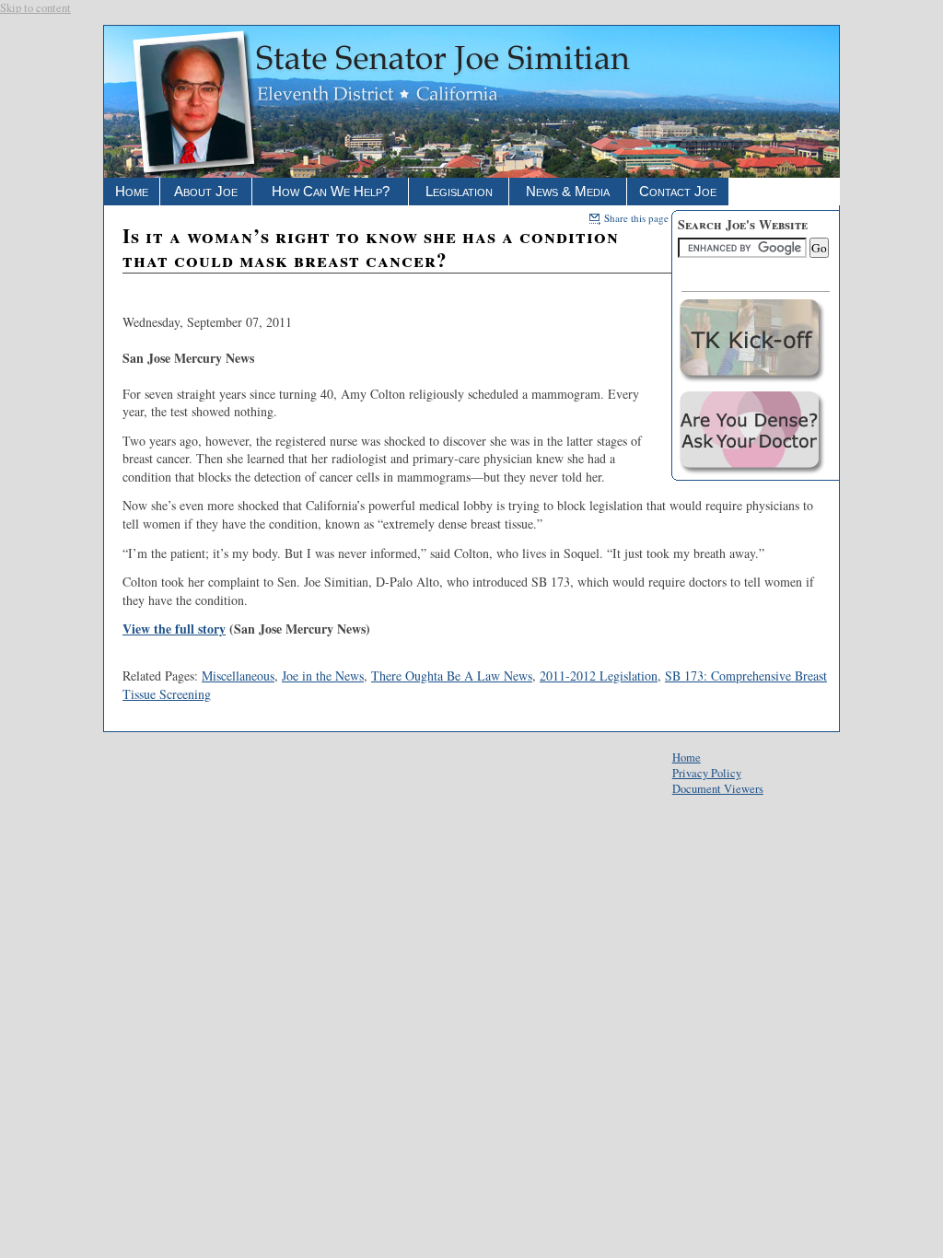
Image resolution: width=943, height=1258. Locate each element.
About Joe (206, 191)
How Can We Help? (331, 191)
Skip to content (35, 8)
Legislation (459, 191)
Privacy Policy (706, 773)
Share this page (634, 218)
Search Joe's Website (743, 224)
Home (131, 191)
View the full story (174, 628)
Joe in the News (323, 675)
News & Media (568, 191)
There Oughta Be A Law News (451, 675)
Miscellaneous (238, 675)
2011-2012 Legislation (599, 675)
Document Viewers (717, 789)
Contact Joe (677, 191)
